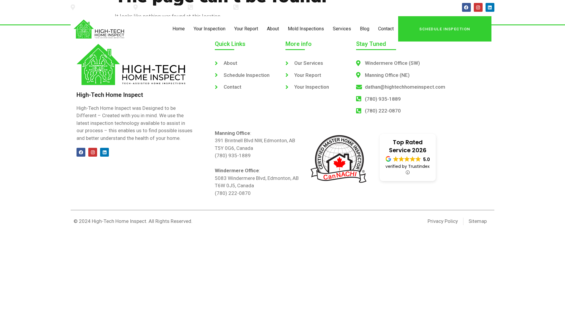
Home (178, 29)
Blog (364, 29)
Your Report (246, 29)
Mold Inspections (306, 29)
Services (342, 29)
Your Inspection (209, 29)
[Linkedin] (490, 7)
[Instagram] (478, 7)
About (273, 29)
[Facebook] (466, 7)
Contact (386, 29)
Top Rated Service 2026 (407, 146)
